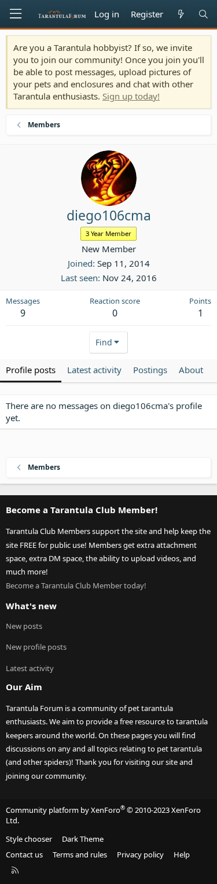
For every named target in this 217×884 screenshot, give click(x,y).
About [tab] (191, 369)
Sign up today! (131, 96)
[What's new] (180, 14)
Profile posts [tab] (31, 369)
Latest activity (30, 668)
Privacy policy (140, 854)
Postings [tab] (150, 369)
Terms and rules (80, 854)
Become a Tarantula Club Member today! (76, 585)
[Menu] (15, 14)
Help (182, 854)
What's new (31, 606)
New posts (24, 626)
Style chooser (29, 839)
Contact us (24, 854)
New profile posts (36, 647)
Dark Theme (83, 839)
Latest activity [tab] (94, 369)
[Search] (203, 14)
